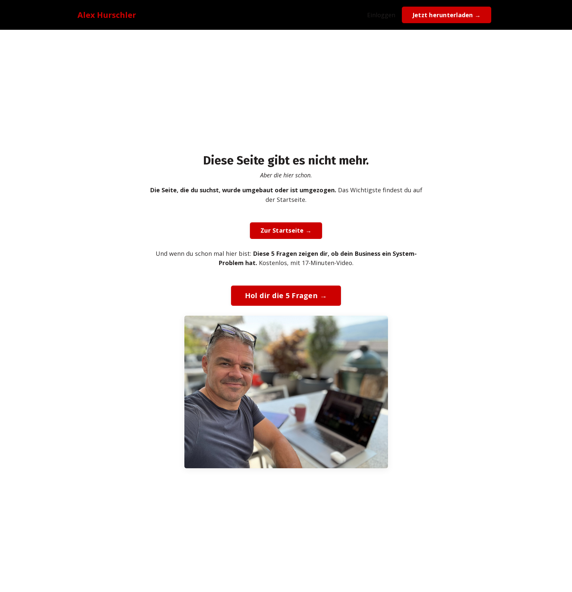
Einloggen (381, 15)
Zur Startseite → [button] (286, 230)
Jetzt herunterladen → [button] (446, 15)
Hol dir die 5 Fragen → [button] (286, 295)
